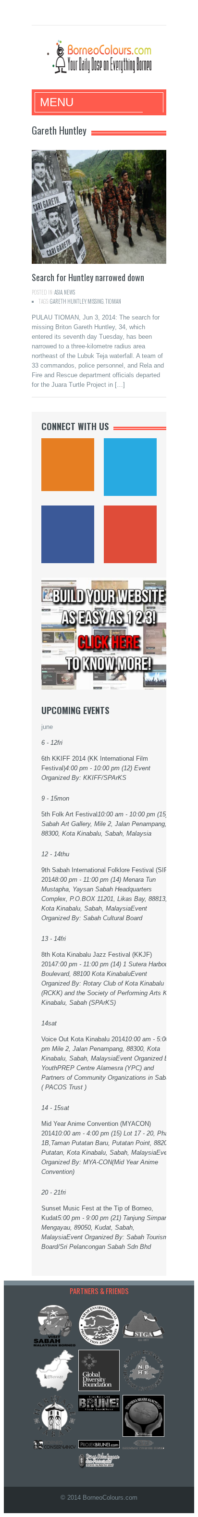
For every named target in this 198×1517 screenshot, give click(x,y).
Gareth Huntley (68, 301)
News (69, 292)
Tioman (113, 301)
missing (95, 301)
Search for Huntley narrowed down (88, 277)
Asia (58, 292)
